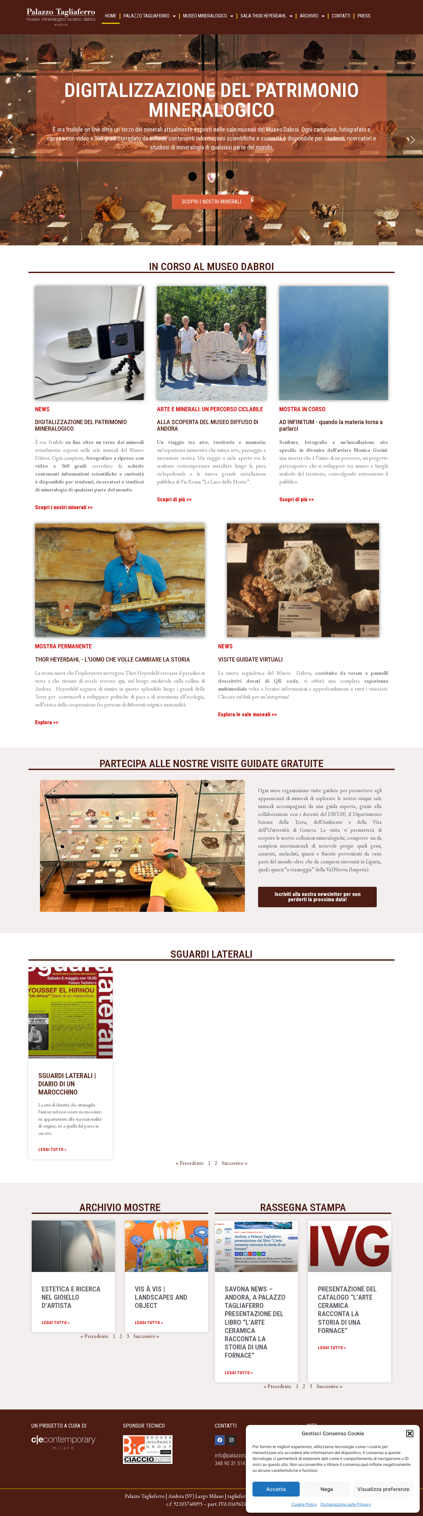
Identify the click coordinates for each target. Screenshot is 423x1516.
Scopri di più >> (174, 499)
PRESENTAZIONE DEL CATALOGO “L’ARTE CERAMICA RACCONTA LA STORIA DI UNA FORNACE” (347, 1310)
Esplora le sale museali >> (247, 714)
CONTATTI (341, 16)
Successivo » (147, 1336)
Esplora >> (46, 722)
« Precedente (189, 1163)
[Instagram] (231, 1440)
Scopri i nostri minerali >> (64, 507)
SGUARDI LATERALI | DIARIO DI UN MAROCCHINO (67, 1084)
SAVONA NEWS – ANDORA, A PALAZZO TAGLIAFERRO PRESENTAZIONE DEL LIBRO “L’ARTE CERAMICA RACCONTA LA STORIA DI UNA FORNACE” (255, 1322)
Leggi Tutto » (52, 1149)
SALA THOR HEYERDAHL (263, 16)
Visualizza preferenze (383, 1489)
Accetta (276, 1489)
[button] (409, 1433)
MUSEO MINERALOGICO (205, 16)
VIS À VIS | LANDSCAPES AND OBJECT (161, 1297)
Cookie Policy (304, 1504)
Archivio (309, 16)
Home (110, 16)
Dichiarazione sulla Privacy (346, 1504)
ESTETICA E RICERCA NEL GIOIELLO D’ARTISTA (71, 1297)
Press (364, 16)
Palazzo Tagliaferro (147, 16)
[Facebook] (220, 1440)
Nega (327, 1489)
